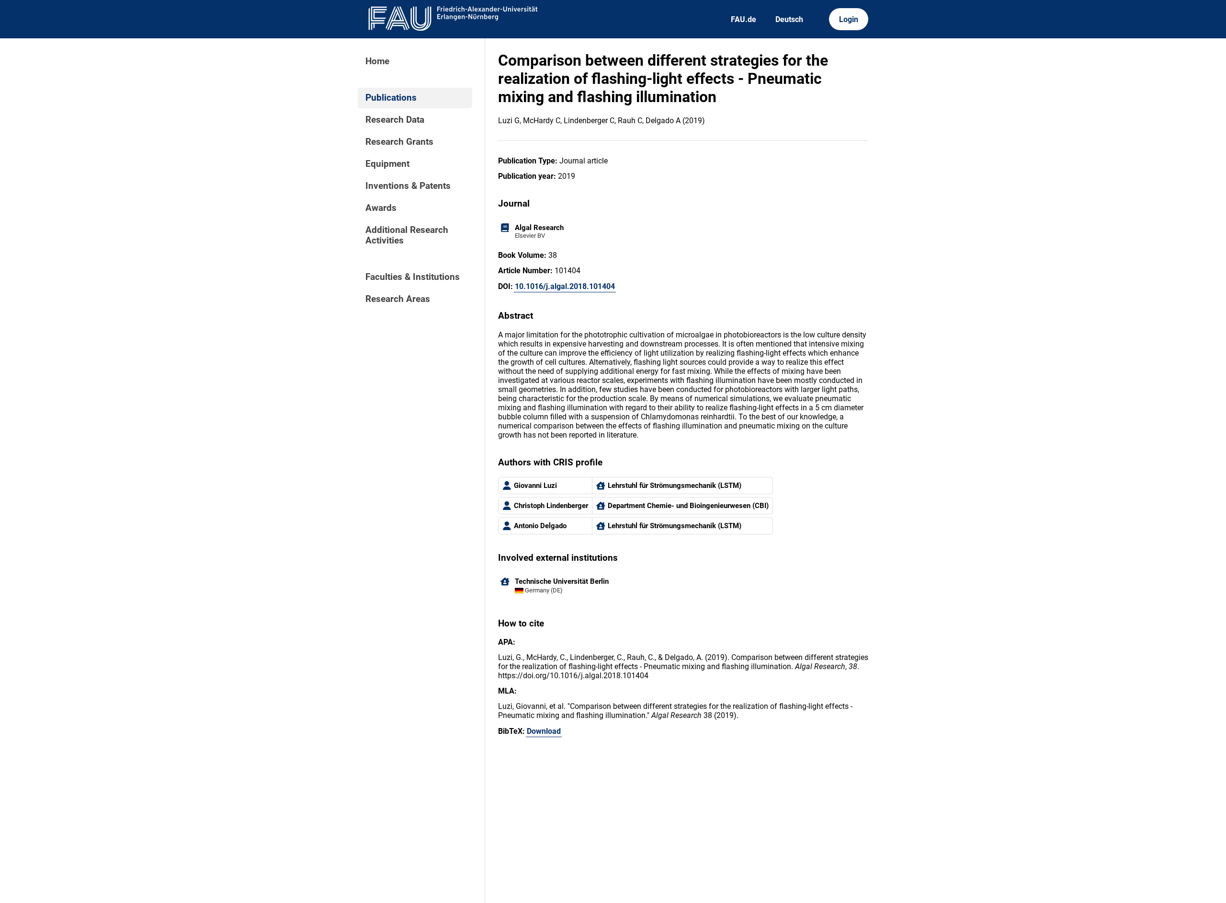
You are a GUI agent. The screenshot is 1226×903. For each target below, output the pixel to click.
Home (377, 61)
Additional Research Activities (406, 235)
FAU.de (743, 19)
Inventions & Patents (408, 186)
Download (544, 731)
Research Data (394, 120)
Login (848, 19)
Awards (381, 208)
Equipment (387, 164)
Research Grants (399, 142)
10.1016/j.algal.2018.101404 (565, 286)
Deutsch (789, 19)
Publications (391, 98)
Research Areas (397, 299)
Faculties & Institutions (412, 277)
